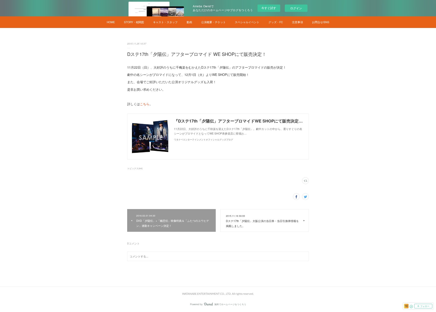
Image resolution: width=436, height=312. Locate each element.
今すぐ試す (268, 8)
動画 (189, 22)
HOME (111, 22)
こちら (144, 104)
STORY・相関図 (134, 22)
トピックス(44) (135, 168)
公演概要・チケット (213, 22)
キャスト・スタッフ (165, 22)
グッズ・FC (275, 22)
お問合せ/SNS (320, 22)
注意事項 (297, 22)
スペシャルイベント (247, 22)
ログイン (296, 8)
